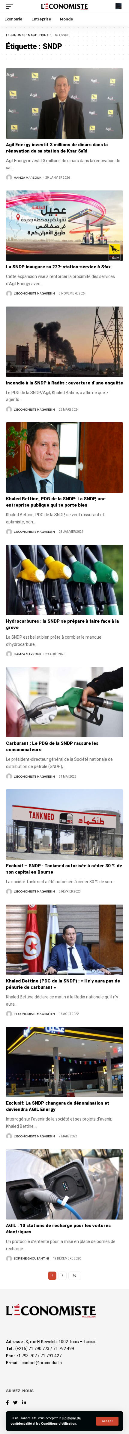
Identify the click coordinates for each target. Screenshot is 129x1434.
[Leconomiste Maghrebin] (64, 6)
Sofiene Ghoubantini (31, 1258)
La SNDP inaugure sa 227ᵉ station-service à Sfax (59, 267)
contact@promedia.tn (42, 1362)
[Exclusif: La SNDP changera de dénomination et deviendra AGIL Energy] (64, 1062)
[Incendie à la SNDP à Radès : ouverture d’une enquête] (64, 342)
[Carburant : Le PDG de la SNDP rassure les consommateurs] (64, 702)
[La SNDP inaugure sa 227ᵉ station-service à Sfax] (64, 225)
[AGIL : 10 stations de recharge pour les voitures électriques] (64, 1184)
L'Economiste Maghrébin (34, 293)
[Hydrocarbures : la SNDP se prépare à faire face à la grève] (64, 580)
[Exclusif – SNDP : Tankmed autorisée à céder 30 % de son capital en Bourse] (64, 824)
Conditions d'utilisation (58, 1424)
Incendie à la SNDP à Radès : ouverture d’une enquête (64, 383)
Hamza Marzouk (27, 177)
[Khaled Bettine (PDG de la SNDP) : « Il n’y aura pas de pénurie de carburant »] (64, 940)
